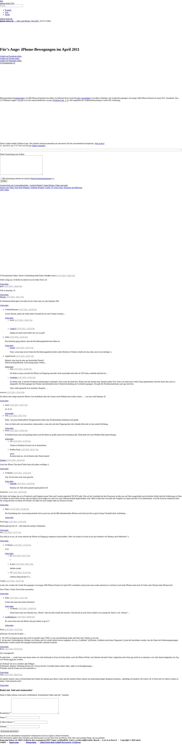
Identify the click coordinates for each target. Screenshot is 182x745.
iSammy (3, 460)
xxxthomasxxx (10, 617)
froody (12, 348)
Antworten (4, 284)
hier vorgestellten (84, 98)
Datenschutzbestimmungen (41, 178)
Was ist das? (99, 143)
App (6, 12)
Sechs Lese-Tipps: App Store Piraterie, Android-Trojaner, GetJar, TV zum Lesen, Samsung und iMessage (41, 188)
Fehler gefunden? (39, 146)
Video (6, 190)
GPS (2, 190)
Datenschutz (31, 742)
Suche (7, 15)
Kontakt (8, 10)
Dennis (3, 297)
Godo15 (13, 329)
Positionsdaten (19, 98)
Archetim (13, 377)
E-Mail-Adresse (7, 722)
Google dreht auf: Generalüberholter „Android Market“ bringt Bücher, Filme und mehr (34, 185)
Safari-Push (45, 742)
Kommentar (5, 713)
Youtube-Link (58, 100)
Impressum (14, 742)
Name (3, 717)
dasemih (13, 483)
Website (3, 727)
